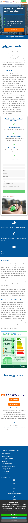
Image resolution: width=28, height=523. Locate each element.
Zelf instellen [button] (14, 517)
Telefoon (14, 499)
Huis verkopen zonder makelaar (8, 466)
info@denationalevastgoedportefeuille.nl (13, 427)
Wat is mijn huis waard (6, 468)
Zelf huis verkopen (5, 471)
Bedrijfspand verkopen (6, 454)
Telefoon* (4, 181)
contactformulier (8, 431)
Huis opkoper (4, 461)
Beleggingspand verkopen (7, 456)
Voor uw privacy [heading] (14, 502)
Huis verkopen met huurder (7, 469)
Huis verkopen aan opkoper (7, 458)
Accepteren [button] (14, 514)
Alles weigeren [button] (14, 520)
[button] (1, 2)
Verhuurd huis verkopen (7, 463)
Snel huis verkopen (6, 453)
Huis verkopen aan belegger (7, 459)
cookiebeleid (15, 512)
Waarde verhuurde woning (7, 464)
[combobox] (4, 184)
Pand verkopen (5, 473)
